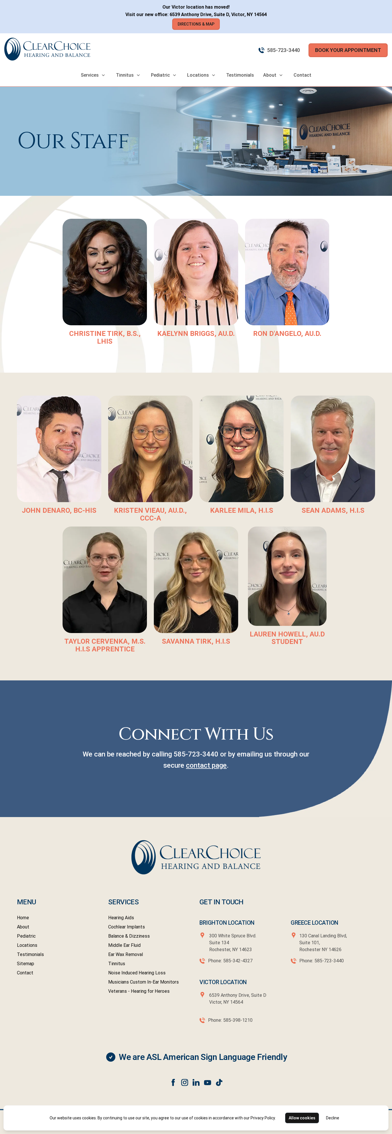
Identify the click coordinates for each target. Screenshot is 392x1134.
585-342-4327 (238, 960)
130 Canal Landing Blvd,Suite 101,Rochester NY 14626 (323, 942)
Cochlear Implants (126, 927)
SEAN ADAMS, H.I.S (333, 510)
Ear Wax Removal (125, 954)
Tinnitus (125, 75)
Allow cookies (302, 1118)
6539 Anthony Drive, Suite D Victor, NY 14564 (237, 998)
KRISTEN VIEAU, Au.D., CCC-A (150, 514)
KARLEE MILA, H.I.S (241, 510)
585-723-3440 (283, 50)
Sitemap (25, 963)
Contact (302, 75)
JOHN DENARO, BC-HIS (59, 510)
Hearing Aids (121, 917)
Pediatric (160, 75)
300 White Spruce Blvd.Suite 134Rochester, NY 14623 (232, 942)
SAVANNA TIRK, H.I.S (196, 641)
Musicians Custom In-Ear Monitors (143, 982)
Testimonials (240, 75)
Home (23, 917)
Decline (332, 1118)
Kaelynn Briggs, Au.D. (196, 334)
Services (90, 75)
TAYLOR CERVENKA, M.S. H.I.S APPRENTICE (104, 645)
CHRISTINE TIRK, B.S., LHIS (105, 337)
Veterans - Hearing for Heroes (139, 991)
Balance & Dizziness (129, 936)
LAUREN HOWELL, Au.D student (287, 638)
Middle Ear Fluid (124, 945)
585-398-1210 (238, 1020)
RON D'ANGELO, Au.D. (287, 334)
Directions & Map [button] (196, 24)
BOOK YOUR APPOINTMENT (348, 50)
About (269, 75)
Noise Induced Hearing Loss (137, 973)
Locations (198, 75)
